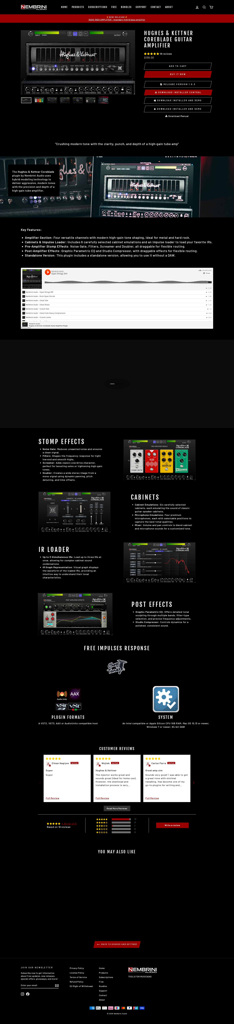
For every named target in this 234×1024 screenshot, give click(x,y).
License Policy (77, 973)
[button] (152, 53)
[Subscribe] (57, 985)
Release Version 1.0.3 (179, 84)
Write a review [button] (172, 825)
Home (64, 7)
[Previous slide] (40, 783)
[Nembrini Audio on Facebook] (27, 994)
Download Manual (178, 116)
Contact (156, 7)
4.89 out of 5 (69, 823)
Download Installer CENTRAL (179, 92)
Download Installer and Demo (179, 100)
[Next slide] (194, 783)
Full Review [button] (52, 798)
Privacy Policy (77, 968)
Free (114, 7)
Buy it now (178, 74)
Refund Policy (77, 981)
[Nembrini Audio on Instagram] (22, 994)
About (169, 7)
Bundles (126, 7)
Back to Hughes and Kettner (119, 944)
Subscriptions (97, 7)
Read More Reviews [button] (117, 808)
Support (141, 7)
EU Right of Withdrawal (81, 986)
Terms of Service (78, 977)
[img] (53, 758)
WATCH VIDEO (118, 386)
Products (78, 7)
